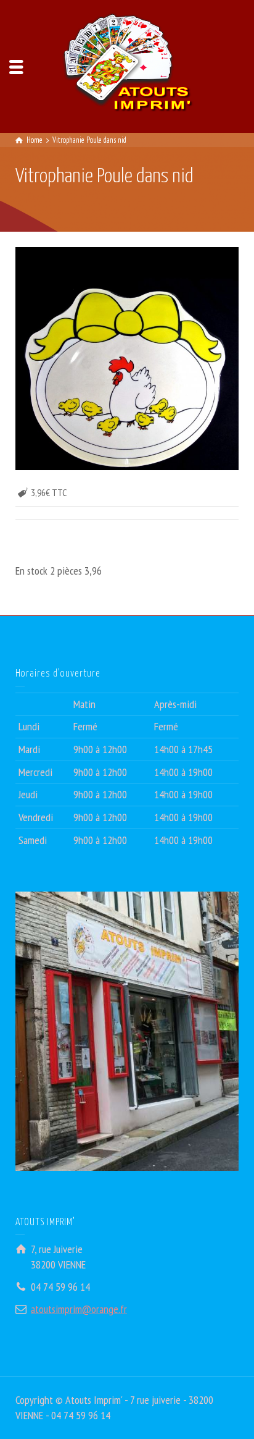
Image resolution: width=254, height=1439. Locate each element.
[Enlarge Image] (127, 358)
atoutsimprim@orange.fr (79, 1309)
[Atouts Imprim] (127, 65)
